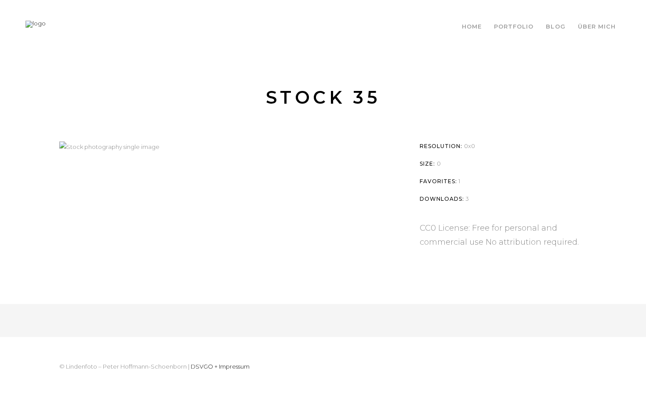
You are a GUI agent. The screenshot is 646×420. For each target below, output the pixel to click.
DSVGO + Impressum (220, 366)
